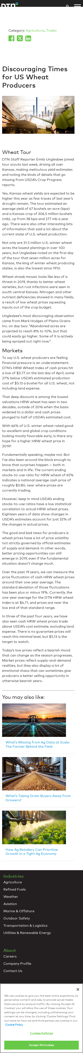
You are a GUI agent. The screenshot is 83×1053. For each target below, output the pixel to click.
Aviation (10, 904)
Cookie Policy (14, 1024)
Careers (10, 956)
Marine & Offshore (18, 911)
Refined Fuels (14, 889)
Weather (10, 897)
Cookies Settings (41, 1033)
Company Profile (17, 964)
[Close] (78, 989)
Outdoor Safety (16, 918)
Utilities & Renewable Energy (27, 933)
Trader (51, 30)
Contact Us (12, 971)
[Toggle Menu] (77, 6)
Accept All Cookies (41, 1045)
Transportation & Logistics (25, 926)
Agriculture (35, 30)
